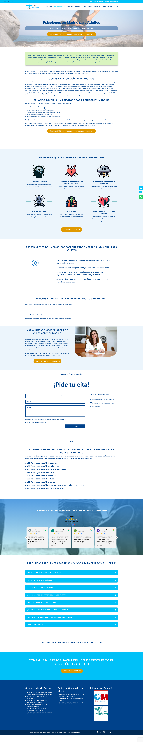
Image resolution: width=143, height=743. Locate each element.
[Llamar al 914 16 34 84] (141, 188)
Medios (90, 6)
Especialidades (58, 6)
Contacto (97, 6)
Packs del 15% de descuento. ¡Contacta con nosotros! (71, 34)
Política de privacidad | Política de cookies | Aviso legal (64, 732)
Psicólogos (49, 6)
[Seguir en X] (100, 732)
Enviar (75, 426)
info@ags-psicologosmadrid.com (103, 403)
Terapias (69, 6)
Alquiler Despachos (107, 6)
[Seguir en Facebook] (97, 732)
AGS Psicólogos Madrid (34, 71)
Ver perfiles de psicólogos (47, 361)
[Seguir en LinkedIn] (107, 732)
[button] (26, 538)
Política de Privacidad (40, 422)
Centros (77, 6)
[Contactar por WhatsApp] (141, 197)
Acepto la (37, 422)
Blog (84, 6)
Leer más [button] (30, 545)
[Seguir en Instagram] (104, 732)
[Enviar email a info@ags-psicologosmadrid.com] (141, 192)
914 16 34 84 (92, 1)
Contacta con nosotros (71, 229)
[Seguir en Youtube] (110, 732)
